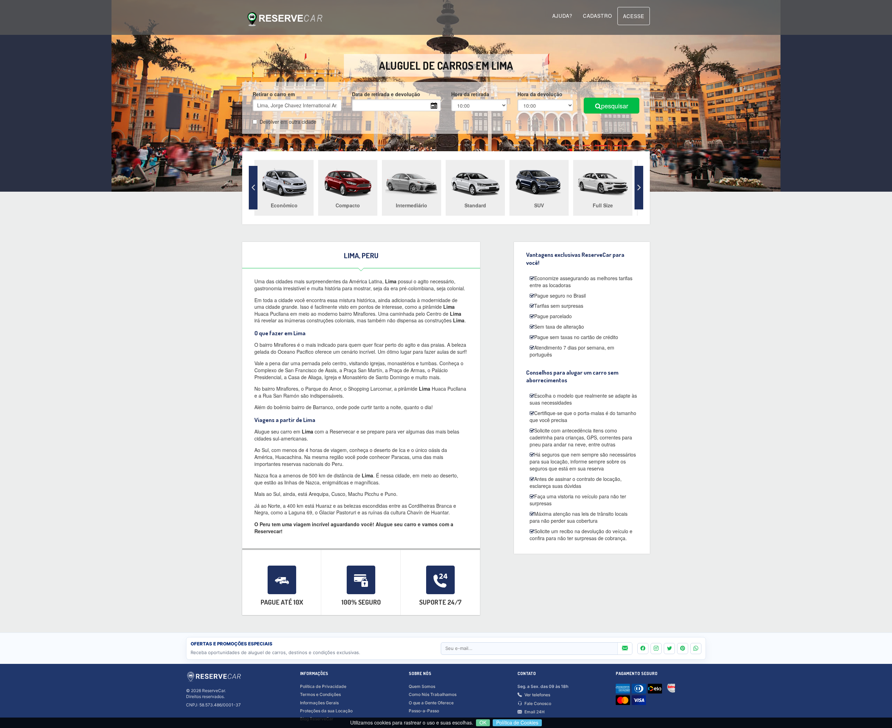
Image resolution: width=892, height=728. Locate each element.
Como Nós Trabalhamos (432, 694)
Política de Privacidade (323, 686)
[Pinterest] (682, 648)
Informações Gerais (319, 702)
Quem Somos (422, 686)
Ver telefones (537, 694)
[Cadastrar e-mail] (624, 648)
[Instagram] (656, 648)
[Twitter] (669, 648)
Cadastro (597, 15)
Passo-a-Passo (424, 710)
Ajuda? (562, 15)
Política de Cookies (517, 722)
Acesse (633, 16)
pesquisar (614, 105)
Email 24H (534, 711)
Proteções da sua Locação (326, 710)
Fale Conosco (537, 703)
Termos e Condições (320, 694)
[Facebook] (642, 648)
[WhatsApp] (695, 648)
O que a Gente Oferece (431, 702)
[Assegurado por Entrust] (673, 690)
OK (482, 722)
